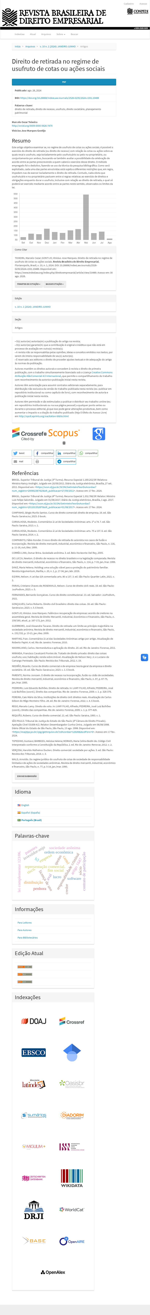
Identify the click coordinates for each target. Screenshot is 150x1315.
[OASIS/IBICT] (72, 1084)
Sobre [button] (60, 34)
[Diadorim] (72, 1115)
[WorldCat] (72, 1210)
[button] (22, 453)
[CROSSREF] (72, 1021)
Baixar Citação (54, 284)
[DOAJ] (34, 1021)
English (25, 805)
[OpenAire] (72, 1241)
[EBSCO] (34, 1052)
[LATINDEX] (34, 1084)
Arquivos (46, 34)
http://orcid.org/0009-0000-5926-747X (32, 125)
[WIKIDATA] (72, 1178)
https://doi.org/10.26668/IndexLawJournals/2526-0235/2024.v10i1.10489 (59, 98)
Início (18, 46)
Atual (33, 34)
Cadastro (129, 3)
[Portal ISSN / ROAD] (72, 1147)
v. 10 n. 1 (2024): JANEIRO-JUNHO (58, 46)
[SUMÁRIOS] (34, 1115)
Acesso (143, 3)
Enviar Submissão (27, 776)
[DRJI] (34, 1210)
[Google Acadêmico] (72, 1052)
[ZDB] (34, 1178)
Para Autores (24, 930)
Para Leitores (25, 922)
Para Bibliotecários (28, 937)
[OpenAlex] (53, 1272)
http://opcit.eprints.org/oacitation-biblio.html (44, 416)
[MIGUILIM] (34, 1147)
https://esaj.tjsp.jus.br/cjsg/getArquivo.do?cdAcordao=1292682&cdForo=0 (53, 731)
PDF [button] (64, 82)
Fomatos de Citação (28, 284)
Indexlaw (20, 34)
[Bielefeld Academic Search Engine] (34, 1241)
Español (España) (30, 812)
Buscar (74, 34)
